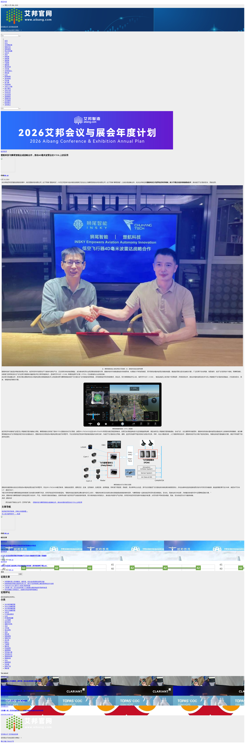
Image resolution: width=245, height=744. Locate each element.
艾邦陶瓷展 (8, 45)
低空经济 (4, 151)
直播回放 (8, 98)
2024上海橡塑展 (10, 606)
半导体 (7, 69)
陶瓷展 (7, 668)
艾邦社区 (8, 92)
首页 (6, 41)
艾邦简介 (8, 105)
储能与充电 (8, 624)
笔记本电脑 (8, 51)
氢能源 (7, 65)
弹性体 (7, 73)
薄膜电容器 (8, 656)
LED (6, 75)
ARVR (7, 53)
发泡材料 (8, 78)
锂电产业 (8, 666)
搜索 (2, 572)
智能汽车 (8, 47)
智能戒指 (8, 49)
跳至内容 (4, 1)
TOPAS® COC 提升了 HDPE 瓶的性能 (17, 585)
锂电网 (7, 57)
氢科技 (7, 646)
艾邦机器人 (8, 71)
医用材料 (8, 76)
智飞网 (7, 82)
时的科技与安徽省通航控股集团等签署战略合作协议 (18, 545)
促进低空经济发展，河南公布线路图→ (15, 511)
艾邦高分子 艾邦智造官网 (9, 27)
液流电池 (8, 67)
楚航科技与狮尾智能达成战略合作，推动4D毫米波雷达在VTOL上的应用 (57, 502)
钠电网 (7, 59)
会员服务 (8, 101)
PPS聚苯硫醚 (9, 618)
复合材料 (8, 630)
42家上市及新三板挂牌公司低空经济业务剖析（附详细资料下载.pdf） (24, 566)
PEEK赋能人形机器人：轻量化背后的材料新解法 (21, 589)
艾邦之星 (8, 90)
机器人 (7, 642)
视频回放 (8, 658)
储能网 (7, 61)
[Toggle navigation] (1, 34)
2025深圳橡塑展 (10, 608)
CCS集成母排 (9, 614)
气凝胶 (7, 63)
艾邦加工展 (8, 652)
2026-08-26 (4, 714)
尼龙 (6, 632)
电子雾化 (8, 88)
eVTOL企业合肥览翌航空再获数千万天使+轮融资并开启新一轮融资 (24, 556)
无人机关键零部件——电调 (11, 514)
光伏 (6, 54)
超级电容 (8, 662)
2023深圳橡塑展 (10, 604)
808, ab (6, 175)
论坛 (6, 43)
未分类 (7, 640)
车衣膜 (7, 80)
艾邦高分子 (8, 654)
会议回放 (8, 94)
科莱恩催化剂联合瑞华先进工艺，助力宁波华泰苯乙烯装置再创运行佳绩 (29, 583)
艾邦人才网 (8, 86)
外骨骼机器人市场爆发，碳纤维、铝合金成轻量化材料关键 (24, 581)
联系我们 (8, 103)
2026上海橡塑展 (10, 610)
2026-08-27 (4, 685)
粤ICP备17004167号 (7, 741)
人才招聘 (8, 620)
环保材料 (8, 84)
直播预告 (8, 96)
